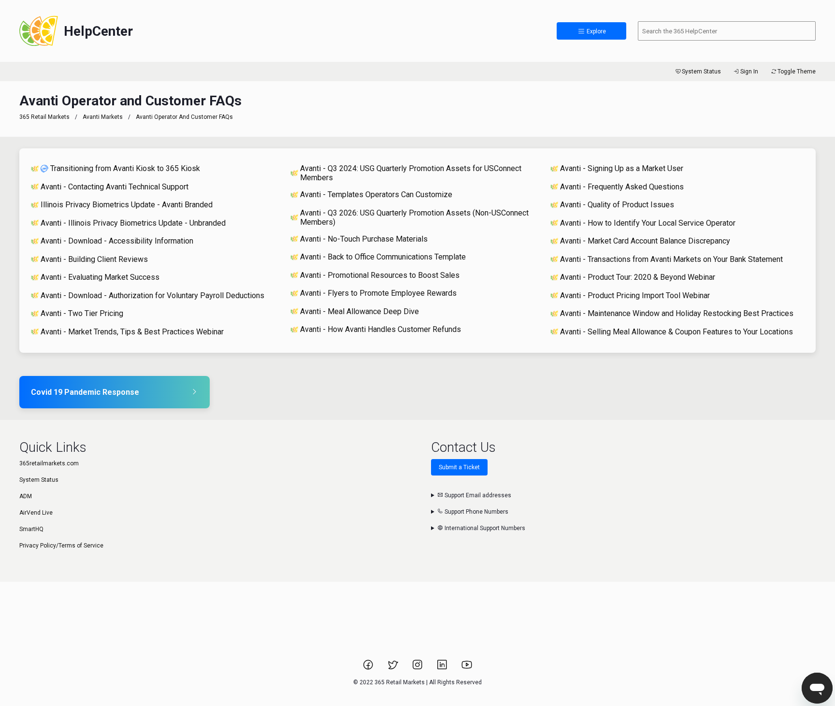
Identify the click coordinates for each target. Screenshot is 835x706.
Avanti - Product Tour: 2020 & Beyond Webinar (637, 277)
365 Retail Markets (44, 117)
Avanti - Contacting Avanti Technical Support (114, 186)
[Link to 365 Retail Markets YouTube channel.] (466, 667)
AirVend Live (36, 512)
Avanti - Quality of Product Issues (617, 204)
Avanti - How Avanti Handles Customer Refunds (380, 329)
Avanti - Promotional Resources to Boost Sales (380, 275)
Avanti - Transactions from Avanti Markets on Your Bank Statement (671, 259)
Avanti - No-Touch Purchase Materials (364, 239)
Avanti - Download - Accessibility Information (117, 240)
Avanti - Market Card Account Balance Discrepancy (645, 240)
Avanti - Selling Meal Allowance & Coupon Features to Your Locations (676, 331)
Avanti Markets (103, 117)
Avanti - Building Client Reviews (94, 259)
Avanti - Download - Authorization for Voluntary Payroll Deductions (152, 295)
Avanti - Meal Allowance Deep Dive (359, 311)
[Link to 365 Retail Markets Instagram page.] (418, 667)
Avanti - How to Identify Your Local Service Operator (647, 223)
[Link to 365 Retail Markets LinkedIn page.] (443, 667)
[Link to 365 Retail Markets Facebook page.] (369, 667)
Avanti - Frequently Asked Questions (622, 186)
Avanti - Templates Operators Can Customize (376, 194)
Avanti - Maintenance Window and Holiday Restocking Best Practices (676, 313)
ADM (25, 496)
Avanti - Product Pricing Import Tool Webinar (635, 295)
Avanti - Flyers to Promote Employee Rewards (378, 293)
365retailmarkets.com (49, 463)
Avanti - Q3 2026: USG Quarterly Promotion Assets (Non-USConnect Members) (414, 217)
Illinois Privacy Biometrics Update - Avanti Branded (127, 204)
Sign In (749, 71)
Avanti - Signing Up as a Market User (621, 168)
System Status (701, 71)
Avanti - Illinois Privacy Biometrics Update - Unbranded (133, 223)
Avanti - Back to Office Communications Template (383, 256)
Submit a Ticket (459, 467)
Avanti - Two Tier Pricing (82, 313)
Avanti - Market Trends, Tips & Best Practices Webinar (132, 331)
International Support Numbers (484, 528)
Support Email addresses (477, 495)
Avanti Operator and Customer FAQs (184, 117)
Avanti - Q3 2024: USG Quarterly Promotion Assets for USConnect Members (410, 173)
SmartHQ (31, 529)
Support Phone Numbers (475, 511)
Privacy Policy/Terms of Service (61, 545)
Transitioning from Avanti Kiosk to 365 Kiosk (125, 168)
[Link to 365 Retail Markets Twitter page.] (393, 667)
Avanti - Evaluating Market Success (100, 277)
